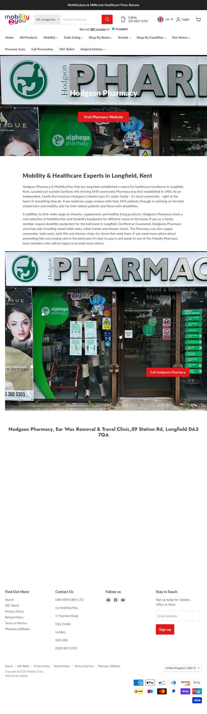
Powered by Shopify (16, 675)
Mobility (49, 37)
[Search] (107, 19)
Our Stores (180, 37)
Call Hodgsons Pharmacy (168, 372)
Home (9, 37)
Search (9, 599)
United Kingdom (180, 668)
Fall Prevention (42, 49)
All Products (28, 37)
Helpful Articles (92, 49)
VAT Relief (66, 49)
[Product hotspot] (43, 314)
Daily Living (72, 37)
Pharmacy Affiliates (17, 629)
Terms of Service (16, 623)
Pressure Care (15, 49)
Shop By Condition (150, 37)
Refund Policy (14, 617)
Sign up (165, 629)
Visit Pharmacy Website (103, 117)
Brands (123, 37)
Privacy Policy (14, 611)
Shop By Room (99, 37)
